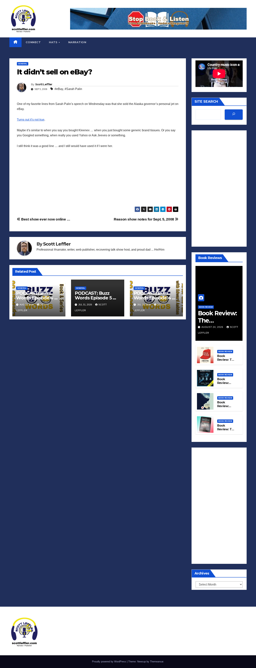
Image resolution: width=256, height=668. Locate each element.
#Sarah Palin (73, 89)
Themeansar (156, 661)
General (22, 64)
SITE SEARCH (206, 101)
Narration (77, 42)
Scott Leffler (43, 84)
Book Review (206, 307)
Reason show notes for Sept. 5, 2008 (144, 219)
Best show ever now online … (45, 219)
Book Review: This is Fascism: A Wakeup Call (226, 361)
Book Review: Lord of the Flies (225, 408)
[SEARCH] (234, 114)
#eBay (59, 89)
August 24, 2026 (212, 327)
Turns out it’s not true (30, 119)
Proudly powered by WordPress (109, 661)
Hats (53, 42)
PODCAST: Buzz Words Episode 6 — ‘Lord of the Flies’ (37, 297)
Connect (33, 42)
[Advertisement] (97, 180)
